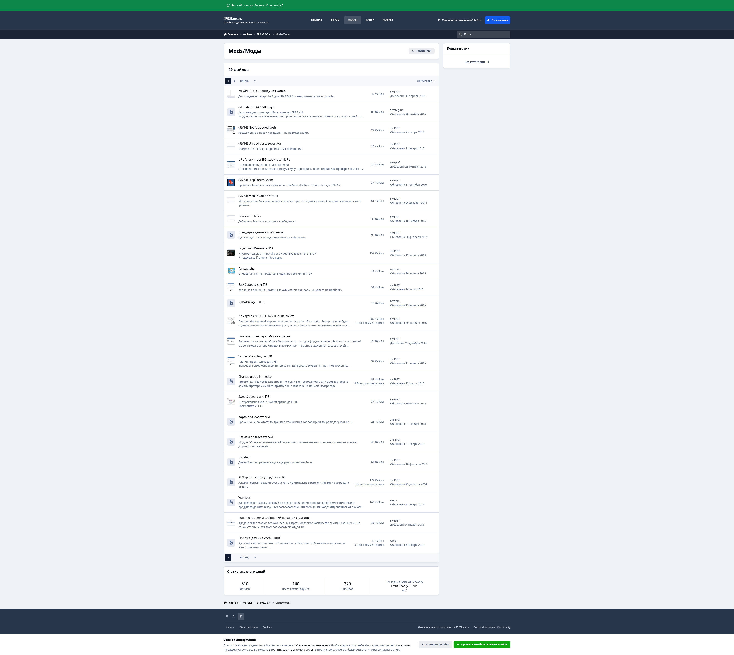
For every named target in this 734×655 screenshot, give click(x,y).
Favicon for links (249, 216)
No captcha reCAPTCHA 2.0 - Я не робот (266, 316)
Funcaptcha (246, 269)
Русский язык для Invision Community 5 (257, 5)
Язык (229, 627)
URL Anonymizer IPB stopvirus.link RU (264, 160)
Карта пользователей (254, 417)
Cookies (267, 627)
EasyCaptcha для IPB (252, 285)
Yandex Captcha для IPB (255, 356)
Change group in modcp (255, 377)
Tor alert (244, 457)
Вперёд (244, 81)
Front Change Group (404, 586)
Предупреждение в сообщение (260, 232)
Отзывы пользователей (255, 437)
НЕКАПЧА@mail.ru (251, 302)
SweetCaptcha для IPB (254, 397)
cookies (406, 645)
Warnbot (244, 498)
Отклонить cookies (435, 644)
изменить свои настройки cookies (291, 649)
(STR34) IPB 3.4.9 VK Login (256, 107)
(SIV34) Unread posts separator (259, 144)
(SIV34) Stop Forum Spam (255, 180)
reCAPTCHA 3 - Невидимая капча (261, 91)
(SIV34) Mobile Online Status (258, 196)
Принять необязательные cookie (484, 644)
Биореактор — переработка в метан (264, 336)
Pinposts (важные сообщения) (260, 538)
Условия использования (312, 645)
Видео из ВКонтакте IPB (255, 248)
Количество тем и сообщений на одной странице (274, 518)
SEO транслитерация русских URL (262, 477)
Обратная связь (248, 627)
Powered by (492, 627)
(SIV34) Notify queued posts (257, 127)
